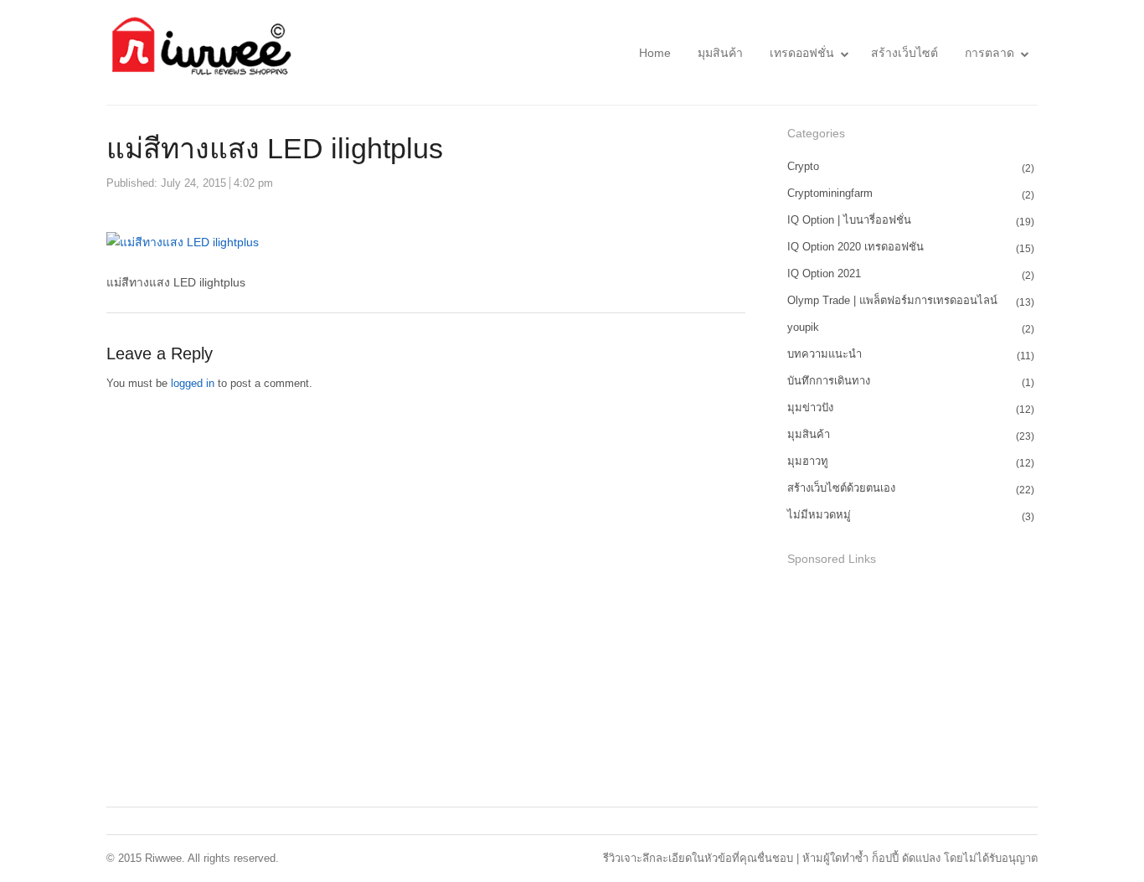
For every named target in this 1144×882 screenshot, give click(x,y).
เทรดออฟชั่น (802, 52)
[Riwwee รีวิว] (199, 52)
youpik (803, 327)
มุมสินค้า (720, 52)
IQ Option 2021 (824, 273)
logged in (192, 383)
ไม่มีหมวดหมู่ (819, 514)
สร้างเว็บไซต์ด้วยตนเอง (841, 488)
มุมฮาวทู (807, 461)
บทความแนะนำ (824, 354)
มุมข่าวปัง (810, 407)
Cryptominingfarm (830, 193)
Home (655, 52)
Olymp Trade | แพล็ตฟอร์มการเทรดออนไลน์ (892, 300)
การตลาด (989, 52)
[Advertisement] (912, 688)
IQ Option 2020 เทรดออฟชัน (855, 246)
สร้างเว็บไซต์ (904, 52)
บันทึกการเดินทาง (828, 380)
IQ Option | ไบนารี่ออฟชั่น (849, 220)
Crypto (803, 166)
